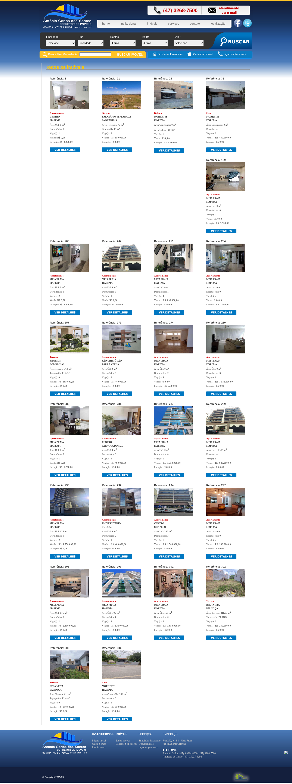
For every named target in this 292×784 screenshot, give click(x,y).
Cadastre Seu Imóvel (126, 743)
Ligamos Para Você (235, 54)
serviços (173, 23)
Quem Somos (99, 743)
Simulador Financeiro (170, 54)
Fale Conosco (99, 747)
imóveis (152, 23)
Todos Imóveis (123, 740)
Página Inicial (99, 740)
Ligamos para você (148, 747)
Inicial (62, 16)
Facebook (238, 23)
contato (195, 23)
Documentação (146, 743)
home (106, 23)
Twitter (247, 23)
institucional (128, 23)
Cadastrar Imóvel (203, 54)
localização (218, 23)
